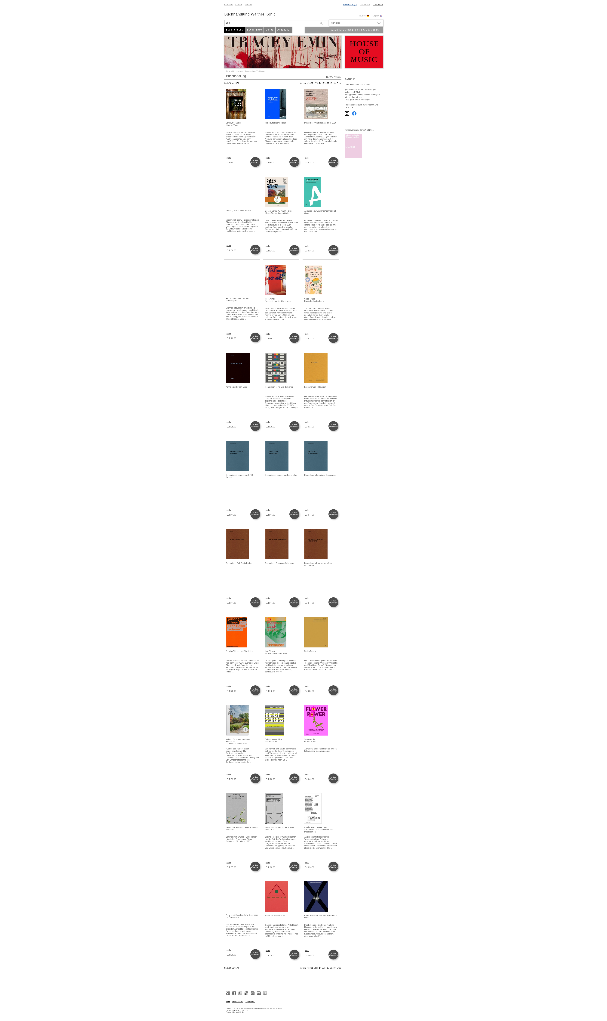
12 (315, 83)
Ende (339, 83)
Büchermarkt (254, 29)
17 (328, 83)
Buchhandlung (234, 29)
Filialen (238, 5)
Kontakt (248, 5)
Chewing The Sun (241, 1010)
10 (309, 83)
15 (323, 83)
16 (325, 83)
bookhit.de (240, 1012)
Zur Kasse (365, 5)
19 (333, 83)
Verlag (269, 29)
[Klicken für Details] (243, 104)
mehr (229, 158)
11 (312, 83)
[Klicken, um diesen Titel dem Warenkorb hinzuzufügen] (256, 166)
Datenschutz (237, 1001)
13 (317, 83)
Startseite (228, 5)
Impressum (250, 1001)
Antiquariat (283, 29)
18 (331, 83)
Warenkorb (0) (350, 5)
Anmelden (378, 5)
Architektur (261, 71)
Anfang (303, 83)
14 (320, 83)
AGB (228, 1001)
